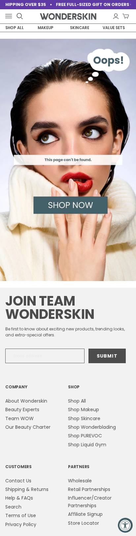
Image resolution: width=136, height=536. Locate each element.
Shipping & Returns (27, 489)
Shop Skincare (84, 418)
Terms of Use (20, 515)
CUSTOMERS (18, 466)
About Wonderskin (26, 401)
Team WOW (19, 418)
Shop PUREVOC (85, 435)
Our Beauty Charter (28, 427)
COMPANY (16, 387)
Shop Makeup (83, 409)
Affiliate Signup (85, 514)
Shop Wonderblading (92, 427)
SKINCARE (79, 27)
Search (13, 507)
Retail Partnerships (89, 489)
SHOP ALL (14, 27)
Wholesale (80, 480)
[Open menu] (10, 16)
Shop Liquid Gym (87, 444)
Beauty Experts (22, 409)
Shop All (77, 401)
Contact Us (18, 480)
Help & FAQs (19, 498)
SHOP (74, 387)
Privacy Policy (20, 524)
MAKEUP (45, 27)
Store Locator (83, 523)
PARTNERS (78, 466)
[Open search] (20, 16)
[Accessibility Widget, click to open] (125, 525)
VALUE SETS (114, 27)
